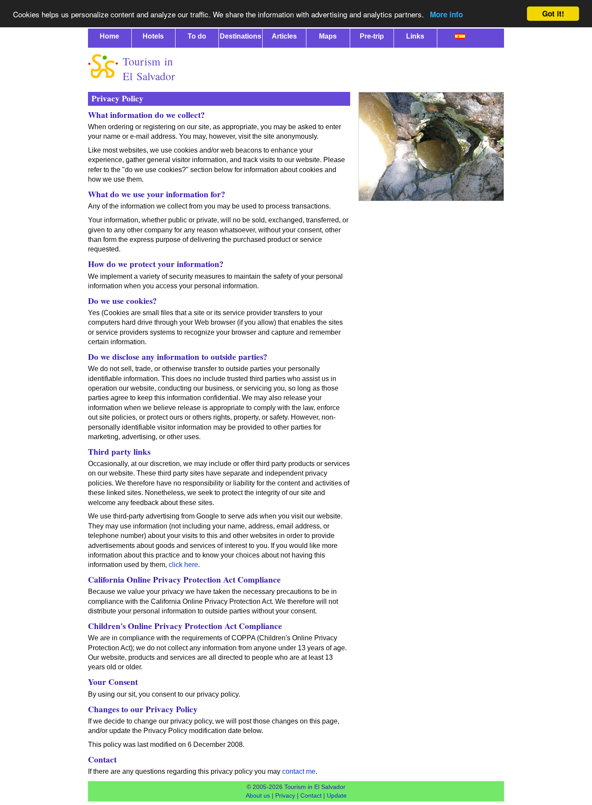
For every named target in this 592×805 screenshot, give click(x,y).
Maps (328, 36)
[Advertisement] (346, 68)
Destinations (240, 36)
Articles (284, 36)
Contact (311, 795)
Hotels (153, 36)
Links (415, 36)
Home (109, 36)
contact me (299, 771)
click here (183, 564)
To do (197, 36)
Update (337, 795)
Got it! (553, 13)
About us (258, 795)
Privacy (285, 795)
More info (446, 14)
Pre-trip (372, 36)
